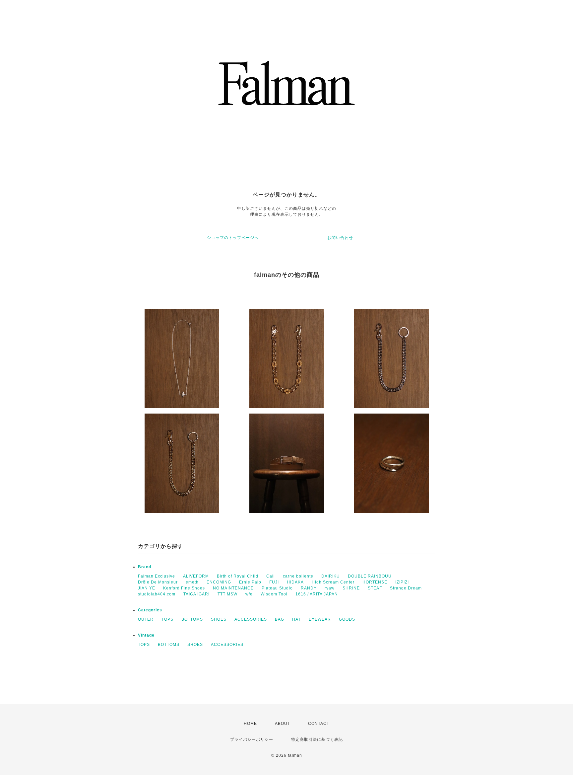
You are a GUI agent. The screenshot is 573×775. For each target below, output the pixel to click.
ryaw (330, 588)
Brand (144, 567)
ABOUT (282, 723)
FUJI (274, 582)
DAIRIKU (330, 576)
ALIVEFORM (196, 576)
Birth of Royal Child (237, 576)
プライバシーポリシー (251, 739)
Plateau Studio (277, 588)
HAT (296, 619)
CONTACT (318, 723)
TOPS (167, 619)
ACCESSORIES (250, 619)
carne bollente (298, 576)
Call (270, 576)
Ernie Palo (250, 582)
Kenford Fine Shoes (184, 588)
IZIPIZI (402, 582)
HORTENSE (374, 582)
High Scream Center (333, 582)
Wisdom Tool (274, 594)
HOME (250, 723)
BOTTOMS (192, 619)
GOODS (347, 619)
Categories (150, 610)
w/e (249, 594)
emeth (192, 582)
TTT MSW (227, 594)
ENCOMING (219, 582)
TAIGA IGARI (196, 594)
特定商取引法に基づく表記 (317, 739)
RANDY (309, 588)
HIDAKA (295, 582)
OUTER (146, 619)
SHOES (218, 619)
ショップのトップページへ (233, 237)
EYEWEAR (320, 619)
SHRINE (351, 588)
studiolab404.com (156, 594)
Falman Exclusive (156, 576)
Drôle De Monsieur (158, 582)
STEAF (375, 588)
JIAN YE (146, 588)
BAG (279, 619)
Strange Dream (406, 588)
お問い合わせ (340, 237)
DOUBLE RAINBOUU (370, 576)
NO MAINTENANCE (233, 588)
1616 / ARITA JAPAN (316, 594)
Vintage (146, 635)
